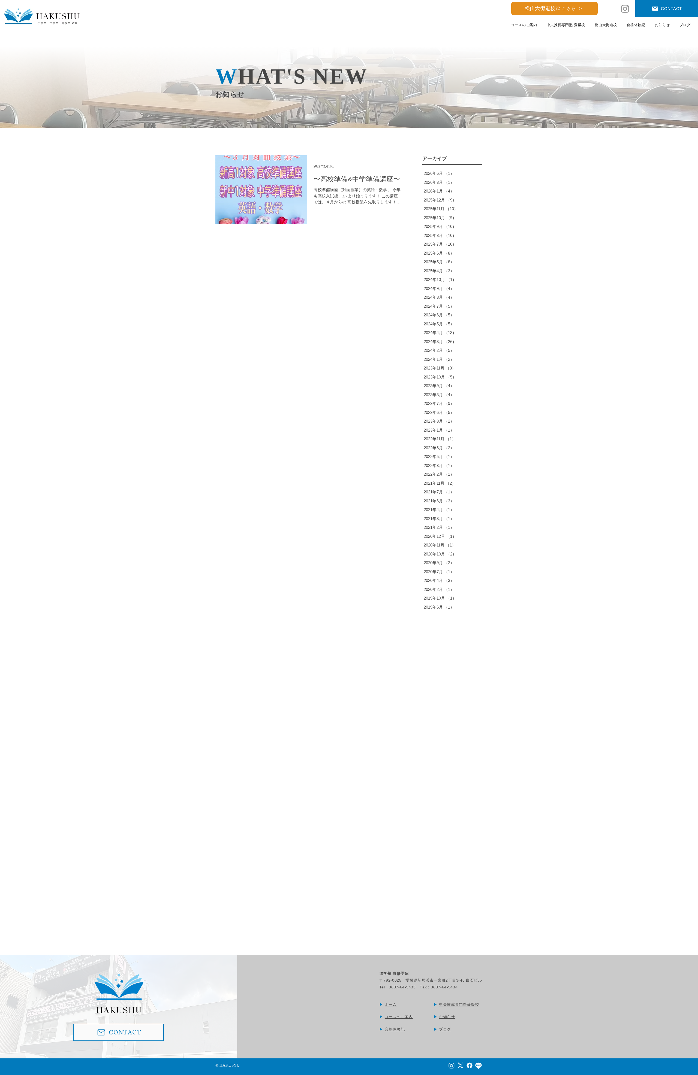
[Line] (478, 1065)
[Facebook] (469, 1065)
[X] (460, 1065)
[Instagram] (625, 8)
